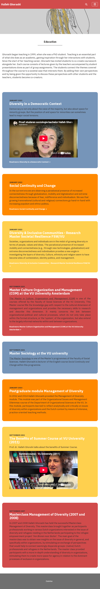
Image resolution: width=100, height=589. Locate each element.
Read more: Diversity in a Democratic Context (29, 162)
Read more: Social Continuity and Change (27, 209)
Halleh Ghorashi (11, 4)
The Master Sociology (20, 358)
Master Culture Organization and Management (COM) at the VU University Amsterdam (45, 292)
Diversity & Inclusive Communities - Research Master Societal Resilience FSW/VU (45, 235)
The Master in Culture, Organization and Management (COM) (42, 298)
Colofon (49, 581)
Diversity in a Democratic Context (35, 104)
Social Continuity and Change (32, 185)
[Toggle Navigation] (95, 4)
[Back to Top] (95, 584)
